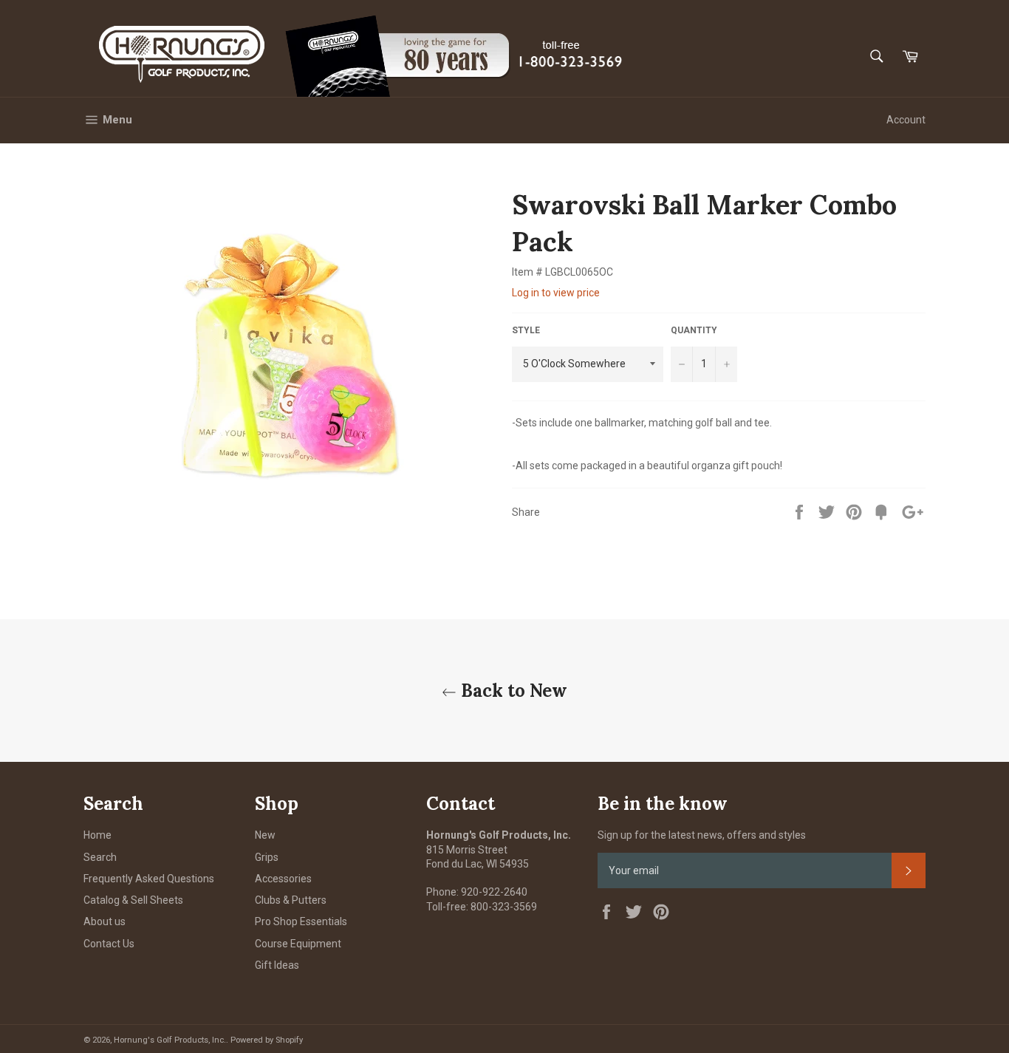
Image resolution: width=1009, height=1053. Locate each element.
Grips (266, 857)
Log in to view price (556, 293)
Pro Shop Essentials (301, 921)
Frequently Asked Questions (148, 879)
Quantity (694, 330)
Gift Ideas (277, 965)
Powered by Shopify (266, 1040)
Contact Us (108, 944)
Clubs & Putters (290, 900)
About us (104, 921)
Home (97, 835)
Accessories (283, 879)
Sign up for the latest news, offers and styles (702, 835)
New (265, 835)
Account (906, 120)
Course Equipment (298, 944)
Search (100, 857)
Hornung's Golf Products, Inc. (170, 1040)
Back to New (511, 690)
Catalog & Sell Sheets (133, 900)
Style (526, 330)
